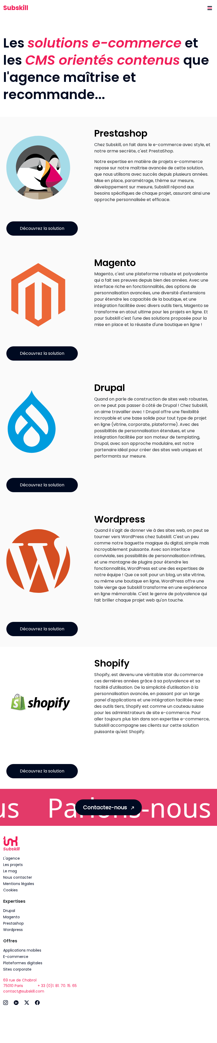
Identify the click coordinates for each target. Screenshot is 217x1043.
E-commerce (15, 956)
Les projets (13, 864)
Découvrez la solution (42, 228)
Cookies (10, 890)
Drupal (9, 910)
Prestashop (13, 923)
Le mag (10, 871)
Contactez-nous (105, 807)
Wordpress (13, 929)
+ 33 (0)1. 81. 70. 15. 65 (57, 985)
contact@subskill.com (23, 991)
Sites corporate (17, 969)
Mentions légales (18, 883)
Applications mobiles (22, 950)
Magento (11, 917)
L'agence (11, 858)
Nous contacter (17, 877)
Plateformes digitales (22, 963)
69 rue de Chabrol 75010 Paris (20, 982)
